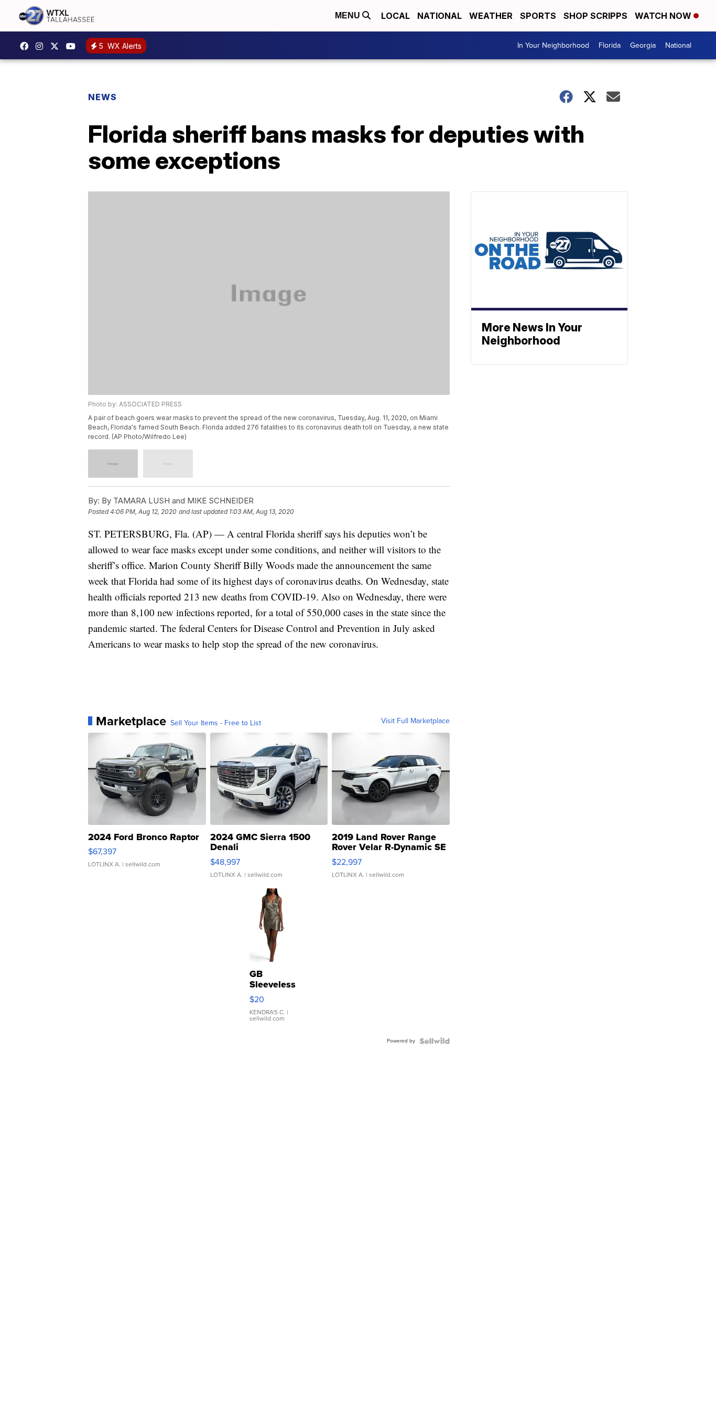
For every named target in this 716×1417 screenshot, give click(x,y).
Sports (538, 15)
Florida (610, 45)
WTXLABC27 (27, 46)
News (102, 97)
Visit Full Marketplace (415, 721)
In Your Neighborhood (553, 45)
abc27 (57, 46)
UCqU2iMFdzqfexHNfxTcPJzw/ (73, 46)
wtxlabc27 (42, 46)
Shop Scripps (595, 15)
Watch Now (664, 15)
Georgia (643, 45)
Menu (348, 15)
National (439, 15)
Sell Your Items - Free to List (215, 723)
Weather (491, 15)
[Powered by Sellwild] (434, 1041)
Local (395, 15)
